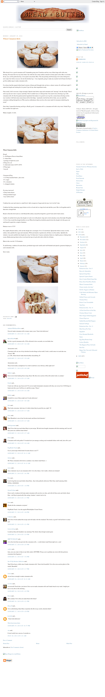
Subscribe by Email (82, 44)
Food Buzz (79, 176)
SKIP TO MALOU (13, 539)
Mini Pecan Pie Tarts (85, 329)
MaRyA (10, 373)
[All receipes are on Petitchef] (82, 377)
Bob (9, 405)
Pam (9, 478)
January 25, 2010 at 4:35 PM (18, 534)
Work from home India (14, 623)
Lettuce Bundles (84, 342)
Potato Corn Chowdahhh (86, 302)
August (82, 247)
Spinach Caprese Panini (86, 276)
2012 (80, 229)
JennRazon (82, 59)
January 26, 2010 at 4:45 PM (18, 591)
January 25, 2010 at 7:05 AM (18, 401)
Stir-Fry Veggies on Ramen (86, 290)
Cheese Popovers (84, 318)
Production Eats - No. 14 (86, 308)
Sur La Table (79, 169)
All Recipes (79, 192)
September (83, 245)
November (83, 239)
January (82, 266)
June (81, 253)
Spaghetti (82, 331)
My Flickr (86, 213)
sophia (9, 549)
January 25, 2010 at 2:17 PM (18, 498)
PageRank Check (12, 448)
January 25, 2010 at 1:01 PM (18, 473)
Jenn (9, 502)
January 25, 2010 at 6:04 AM (18, 368)
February (82, 263)
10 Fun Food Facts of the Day (87, 310)
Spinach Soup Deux (84, 274)
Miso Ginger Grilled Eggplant (87, 316)
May (81, 255)
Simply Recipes (80, 190)
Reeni (9, 596)
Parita (9, 438)
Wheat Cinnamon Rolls (11, 38)
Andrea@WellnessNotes (14, 328)
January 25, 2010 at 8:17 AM (18, 411)
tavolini (10, 584)
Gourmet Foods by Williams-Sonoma (86, 167)
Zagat (77, 171)
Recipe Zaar (79, 188)
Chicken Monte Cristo (85, 313)
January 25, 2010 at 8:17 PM (18, 569)
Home (37, 643)
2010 (80, 235)
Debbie (10, 395)
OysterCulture (11, 490)
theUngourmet (12, 425)
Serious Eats (79, 181)
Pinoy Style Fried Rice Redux (87, 282)
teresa (9, 468)
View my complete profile (85, 62)
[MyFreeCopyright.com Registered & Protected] (89, 122)
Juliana (10, 458)
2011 (80, 232)
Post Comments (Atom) (17, 647)
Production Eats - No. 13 (86, 326)
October (82, 242)
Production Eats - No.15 (86, 268)
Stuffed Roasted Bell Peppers (87, 321)
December (83, 237)
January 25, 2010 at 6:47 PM (18, 544)
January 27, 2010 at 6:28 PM (18, 611)
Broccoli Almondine (85, 271)
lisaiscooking (11, 529)
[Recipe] (91, 377)
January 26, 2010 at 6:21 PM (18, 601)
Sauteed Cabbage (84, 323)
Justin (9, 573)
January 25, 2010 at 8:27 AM (18, 421)
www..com (84, 209)
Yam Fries (82, 305)
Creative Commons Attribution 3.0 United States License (87, 130)
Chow (77, 183)
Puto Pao (81, 347)
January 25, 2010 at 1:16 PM (18, 486)
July (81, 250)
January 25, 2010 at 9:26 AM (18, 443)
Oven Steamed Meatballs (86, 334)
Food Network (80, 178)
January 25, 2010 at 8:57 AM (18, 433)
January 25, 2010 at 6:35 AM (18, 378)
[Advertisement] (52, 682)
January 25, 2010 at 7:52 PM (18, 557)
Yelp (77, 174)
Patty (9, 415)
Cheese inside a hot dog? (86, 287)
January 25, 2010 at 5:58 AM (18, 358)
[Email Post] (15, 316)
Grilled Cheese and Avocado (87, 297)
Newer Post (6, 643)
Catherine (10, 517)
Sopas (81, 337)
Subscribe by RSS (81, 41)
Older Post (69, 643)
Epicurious (79, 185)
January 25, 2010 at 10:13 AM (19, 453)
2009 (80, 356)
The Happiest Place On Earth (87, 345)
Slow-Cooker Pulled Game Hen (88, 279)
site (9, 630)
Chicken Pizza (83, 300)
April (81, 258)
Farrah (9, 383)
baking (9, 318)
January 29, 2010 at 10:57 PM (19, 626)
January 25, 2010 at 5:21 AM (18, 334)
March (82, 261)
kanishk (10, 616)
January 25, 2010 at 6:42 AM (18, 391)
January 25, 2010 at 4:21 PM (18, 524)
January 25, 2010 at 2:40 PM (18, 512)
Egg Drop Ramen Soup (85, 339)
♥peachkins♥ (11, 338)
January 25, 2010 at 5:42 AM (18, 344)
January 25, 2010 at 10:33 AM (19, 463)
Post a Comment (7, 640)
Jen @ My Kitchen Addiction (16, 561)
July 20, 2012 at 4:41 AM (17, 636)
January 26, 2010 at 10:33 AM (19, 579)
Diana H (10, 606)
